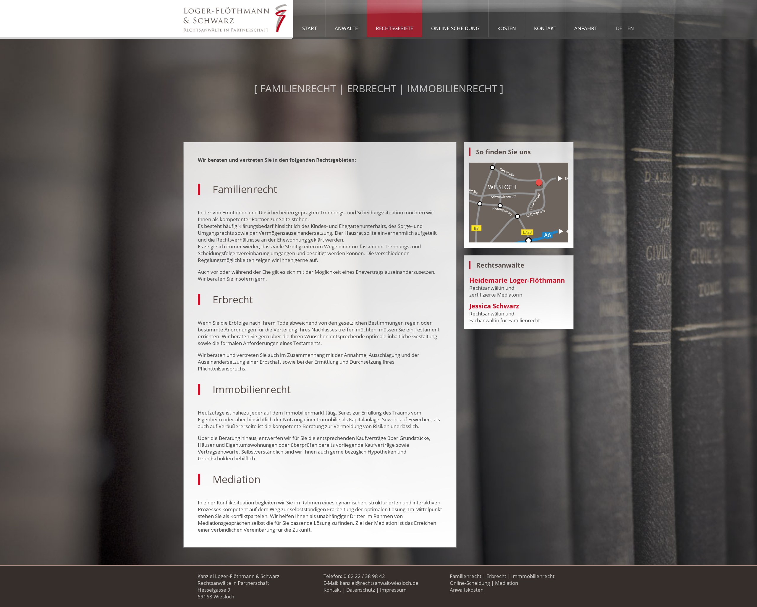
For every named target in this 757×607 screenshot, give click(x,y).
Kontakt (332, 589)
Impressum (393, 589)
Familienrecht (465, 576)
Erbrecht (496, 576)
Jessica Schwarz (494, 306)
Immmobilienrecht (532, 576)
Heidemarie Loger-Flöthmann (517, 280)
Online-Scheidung (470, 583)
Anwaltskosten (466, 589)
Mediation (506, 583)
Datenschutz (360, 589)
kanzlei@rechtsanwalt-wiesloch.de (379, 583)
